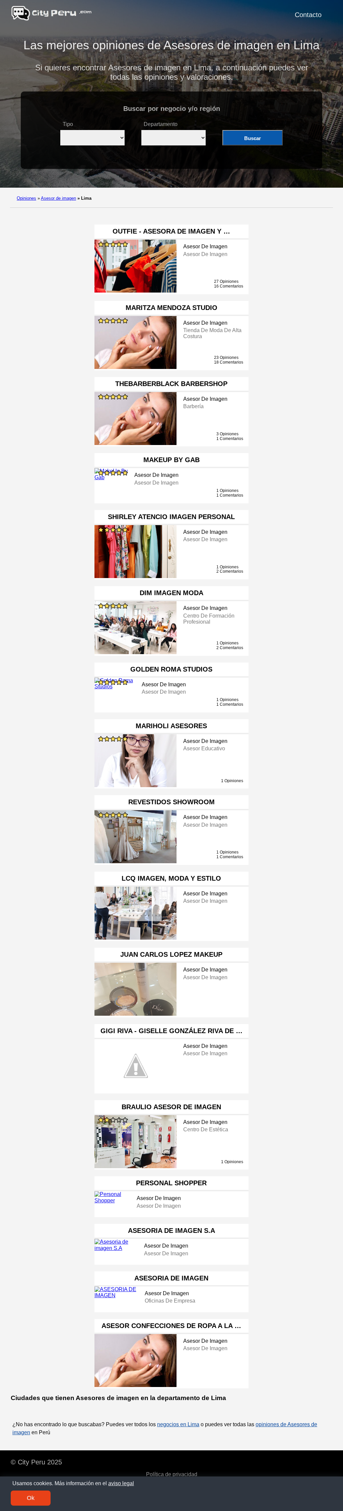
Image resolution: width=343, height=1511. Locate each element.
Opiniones (26, 198)
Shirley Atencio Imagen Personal (171, 516)
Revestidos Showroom (171, 802)
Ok (31, 1498)
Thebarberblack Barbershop (171, 383)
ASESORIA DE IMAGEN (171, 1278)
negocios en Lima (178, 1424)
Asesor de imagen (58, 198)
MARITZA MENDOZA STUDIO (171, 307)
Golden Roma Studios (171, 669)
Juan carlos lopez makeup (171, 954)
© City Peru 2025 (36, 1462)
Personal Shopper (171, 1183)
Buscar (252, 138)
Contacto (308, 14)
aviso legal (121, 1483)
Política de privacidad (171, 1474)
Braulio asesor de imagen (171, 1107)
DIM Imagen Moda (171, 592)
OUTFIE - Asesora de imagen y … (171, 231)
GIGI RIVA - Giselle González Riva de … (171, 1030)
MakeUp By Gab (171, 459)
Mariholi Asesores (171, 726)
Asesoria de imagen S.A (171, 1230)
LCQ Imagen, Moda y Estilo (171, 878)
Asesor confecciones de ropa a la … (171, 1325)
